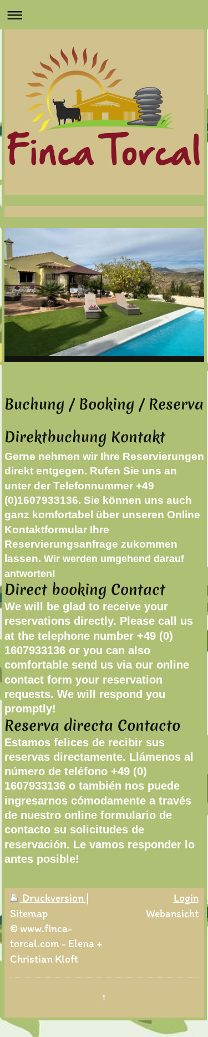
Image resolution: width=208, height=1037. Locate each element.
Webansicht (172, 913)
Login (186, 897)
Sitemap (29, 913)
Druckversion (53, 897)
